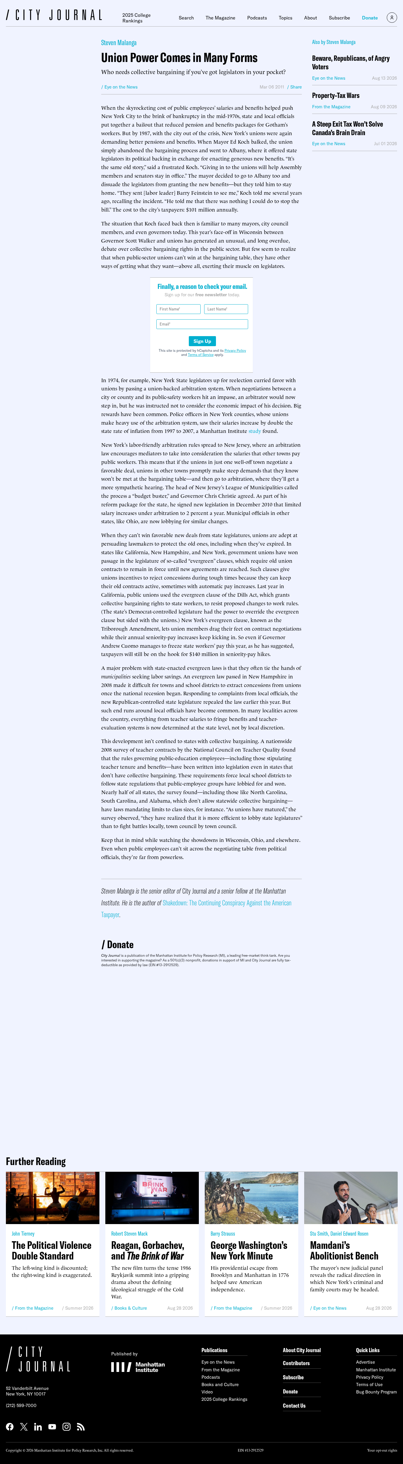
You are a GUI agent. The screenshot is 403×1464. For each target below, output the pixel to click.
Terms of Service (201, 354)
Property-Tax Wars (336, 95)
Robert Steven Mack (129, 1233)
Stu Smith (319, 1233)
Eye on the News (330, 1308)
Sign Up (202, 341)
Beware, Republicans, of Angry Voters (351, 62)
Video (207, 1392)
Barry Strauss (223, 1233)
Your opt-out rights (382, 1449)
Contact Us (294, 1405)
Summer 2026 (79, 1308)
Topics (285, 17)
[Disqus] (201, 1059)
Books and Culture (220, 1384)
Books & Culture (130, 1308)
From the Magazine (34, 1308)
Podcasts (257, 17)
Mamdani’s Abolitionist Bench (344, 1250)
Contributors (296, 1363)
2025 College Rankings (136, 17)
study (255, 430)
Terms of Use (369, 1384)
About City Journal (302, 1350)
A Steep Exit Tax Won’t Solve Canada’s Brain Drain (347, 128)
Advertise (365, 1362)
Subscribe (339, 17)
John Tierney (23, 1233)
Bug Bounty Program (376, 1392)
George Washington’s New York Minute (249, 1250)
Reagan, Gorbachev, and (147, 1250)
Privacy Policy (235, 350)
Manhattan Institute (376, 1370)
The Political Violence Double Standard (51, 1250)
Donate (370, 17)
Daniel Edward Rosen (349, 1233)
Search (186, 17)
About (310, 17)
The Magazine (220, 17)
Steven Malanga (119, 42)
